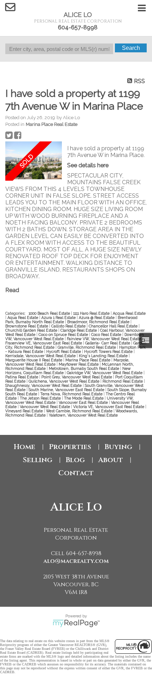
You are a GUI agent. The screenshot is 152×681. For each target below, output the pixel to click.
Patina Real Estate (22, 377)
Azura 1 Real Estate (59, 317)
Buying (118, 447)
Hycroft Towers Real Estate (109, 351)
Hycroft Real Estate (64, 351)
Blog (75, 460)
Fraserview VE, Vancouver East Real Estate (44, 343)
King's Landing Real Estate (104, 356)
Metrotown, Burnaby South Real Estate (84, 368)
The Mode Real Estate (84, 398)
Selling (37, 460)
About (110, 460)
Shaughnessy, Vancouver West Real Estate (44, 385)
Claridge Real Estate (79, 330)
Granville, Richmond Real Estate (87, 347)
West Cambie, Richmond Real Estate (79, 411)
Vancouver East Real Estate (84, 402)
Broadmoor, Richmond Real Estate (98, 322)
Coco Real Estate (106, 334)
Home (24, 447)
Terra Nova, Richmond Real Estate (72, 394)
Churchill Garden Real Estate (31, 330)
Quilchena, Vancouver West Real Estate (64, 381)
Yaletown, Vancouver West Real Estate (83, 415)
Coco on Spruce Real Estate (64, 334)
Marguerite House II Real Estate (34, 360)
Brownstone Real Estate (27, 326)
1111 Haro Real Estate (92, 313)
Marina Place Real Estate (51, 124)
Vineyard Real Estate (24, 411)
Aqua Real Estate (23, 317)
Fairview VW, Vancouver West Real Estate (104, 339)
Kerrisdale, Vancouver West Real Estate (41, 356)
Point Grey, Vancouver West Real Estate (77, 377)
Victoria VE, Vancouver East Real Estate (109, 406)
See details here (88, 165)
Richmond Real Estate (123, 381)
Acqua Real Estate (129, 313)
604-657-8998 (78, 27)
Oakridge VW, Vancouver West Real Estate (105, 373)
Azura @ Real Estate (97, 317)
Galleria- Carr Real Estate (108, 343)
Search (131, 48)
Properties (70, 447)
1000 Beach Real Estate (50, 313)
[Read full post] (33, 161)
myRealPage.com (76, 623)
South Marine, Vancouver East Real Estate (67, 390)
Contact (76, 473)
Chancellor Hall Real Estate (114, 326)
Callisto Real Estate (69, 326)
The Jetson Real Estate (41, 398)
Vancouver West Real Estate (45, 406)
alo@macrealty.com (76, 561)
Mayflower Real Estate (79, 364)
